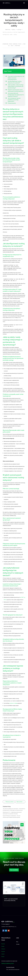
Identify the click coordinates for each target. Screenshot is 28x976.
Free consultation (14, 869)
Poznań (2, 956)
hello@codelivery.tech (7, 963)
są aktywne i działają (13, 703)
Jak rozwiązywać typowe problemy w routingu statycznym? (13, 99)
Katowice (3, 948)
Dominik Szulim (10, 967)
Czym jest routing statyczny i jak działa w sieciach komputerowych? (14, 78)
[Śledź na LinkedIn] (6, 931)
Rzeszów (3, 943)
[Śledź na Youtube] (9, 931)
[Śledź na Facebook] (3, 931)
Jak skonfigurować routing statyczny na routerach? (13, 82)
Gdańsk (2, 954)
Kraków (2, 946)
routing (17, 45)
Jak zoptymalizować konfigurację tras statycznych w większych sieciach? (14, 94)
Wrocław (3, 951)
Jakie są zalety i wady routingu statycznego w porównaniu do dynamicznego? (14, 86)
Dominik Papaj (17, 44)
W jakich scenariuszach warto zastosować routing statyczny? (14, 90)
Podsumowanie (10, 103)
